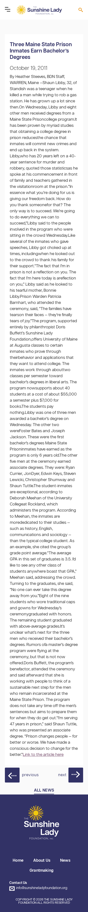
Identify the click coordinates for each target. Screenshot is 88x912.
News (65, 860)
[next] (75, 775)
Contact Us (18, 883)
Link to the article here (43, 754)
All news (44, 790)
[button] (7, 9)
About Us (41, 860)
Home (18, 860)
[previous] (12, 775)
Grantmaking (42, 871)
